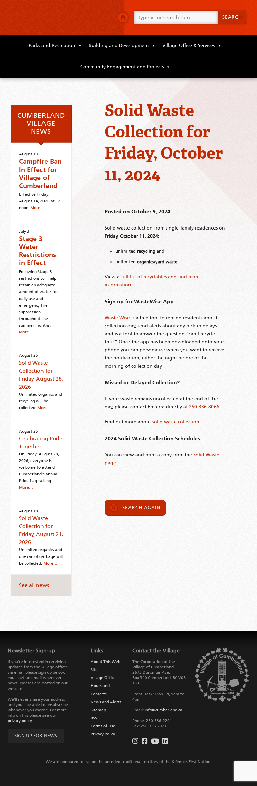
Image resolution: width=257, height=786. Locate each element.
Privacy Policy (103, 734)
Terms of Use (103, 726)
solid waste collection (175, 422)
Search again (141, 508)
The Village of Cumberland (61, 17)
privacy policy (20, 720)
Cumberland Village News (41, 123)
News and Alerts (106, 702)
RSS (94, 718)
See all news (34, 585)
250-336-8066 (204, 407)
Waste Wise (117, 318)
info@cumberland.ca (163, 710)
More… (37, 207)
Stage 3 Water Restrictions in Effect (37, 251)
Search (232, 17)
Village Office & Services (188, 45)
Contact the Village (156, 650)
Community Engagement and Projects (122, 67)
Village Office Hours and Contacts (103, 685)
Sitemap (98, 710)
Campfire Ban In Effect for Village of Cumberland (40, 173)
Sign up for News (35, 736)
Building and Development (119, 45)
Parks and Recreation (52, 45)
